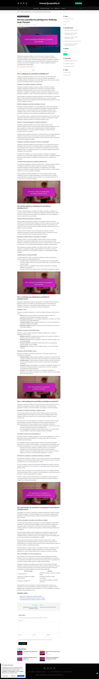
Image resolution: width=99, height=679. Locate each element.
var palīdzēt (43, 466)
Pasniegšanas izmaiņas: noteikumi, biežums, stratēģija (32, 599)
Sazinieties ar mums (45, 8)
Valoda (63, 8)
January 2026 (67, 75)
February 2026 (68, 72)
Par (52, 8)
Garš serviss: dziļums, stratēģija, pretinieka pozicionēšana (71, 44)
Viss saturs (36, 8)
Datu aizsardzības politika (56, 671)
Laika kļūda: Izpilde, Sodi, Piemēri (30, 651)
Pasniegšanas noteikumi (70, 63)
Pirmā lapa (57, 8)
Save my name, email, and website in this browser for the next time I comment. (36, 639)
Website (48, 634)
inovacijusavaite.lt (49, 3)
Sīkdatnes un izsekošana (41, 671)
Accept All (21, 676)
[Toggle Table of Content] (32, 70)
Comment (20, 620)
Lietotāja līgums (31, 671)
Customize (5, 676)
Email (34, 634)
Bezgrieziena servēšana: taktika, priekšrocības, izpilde (71, 38)
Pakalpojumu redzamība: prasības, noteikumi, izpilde (32, 598)
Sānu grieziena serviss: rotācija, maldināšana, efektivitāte (71, 34)
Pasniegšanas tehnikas (69, 66)
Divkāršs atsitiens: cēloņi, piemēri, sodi (73, 41)
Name (20, 634)
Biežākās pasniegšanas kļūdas (23, 16)
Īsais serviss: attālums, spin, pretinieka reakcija (31, 596)
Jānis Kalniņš (20, 24)
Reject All (13, 676)
